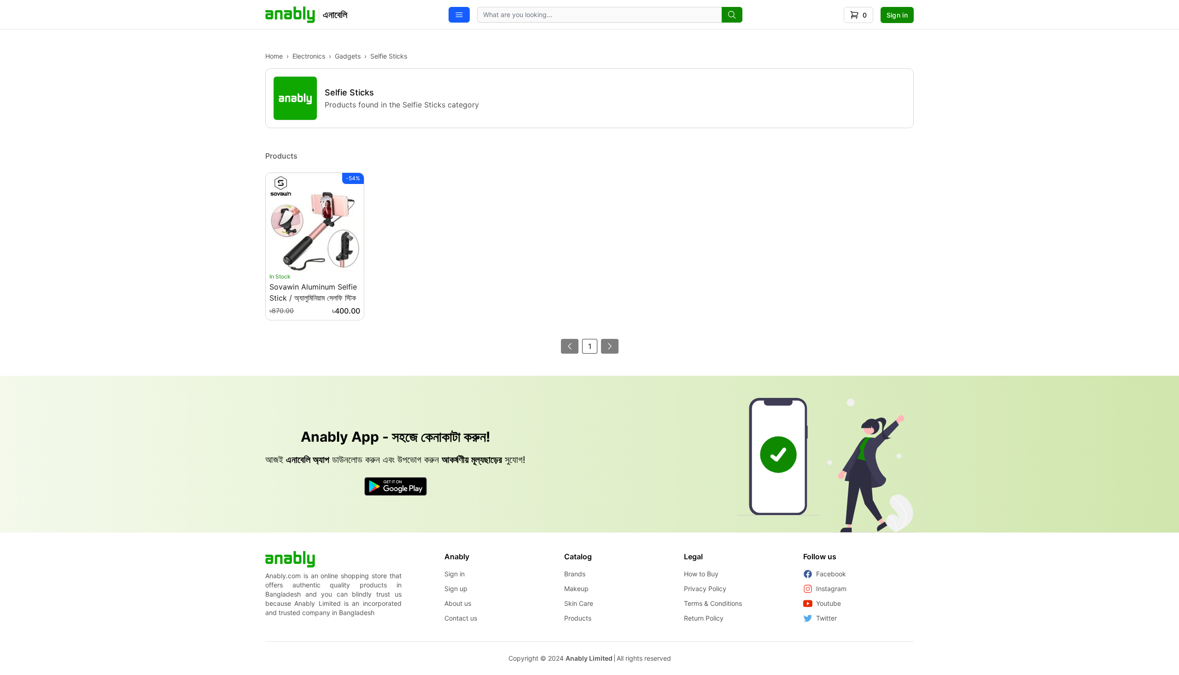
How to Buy (701, 574)
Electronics (308, 56)
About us (457, 603)
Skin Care (578, 603)
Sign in (897, 15)
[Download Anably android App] (395, 486)
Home (274, 56)
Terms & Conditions (713, 603)
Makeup (576, 588)
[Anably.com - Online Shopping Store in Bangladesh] (290, 559)
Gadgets (348, 56)
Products (577, 618)
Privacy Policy (705, 588)
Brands (574, 574)
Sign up (455, 588)
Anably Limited (589, 658)
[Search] (732, 15)
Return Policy (704, 618)
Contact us (460, 618)
